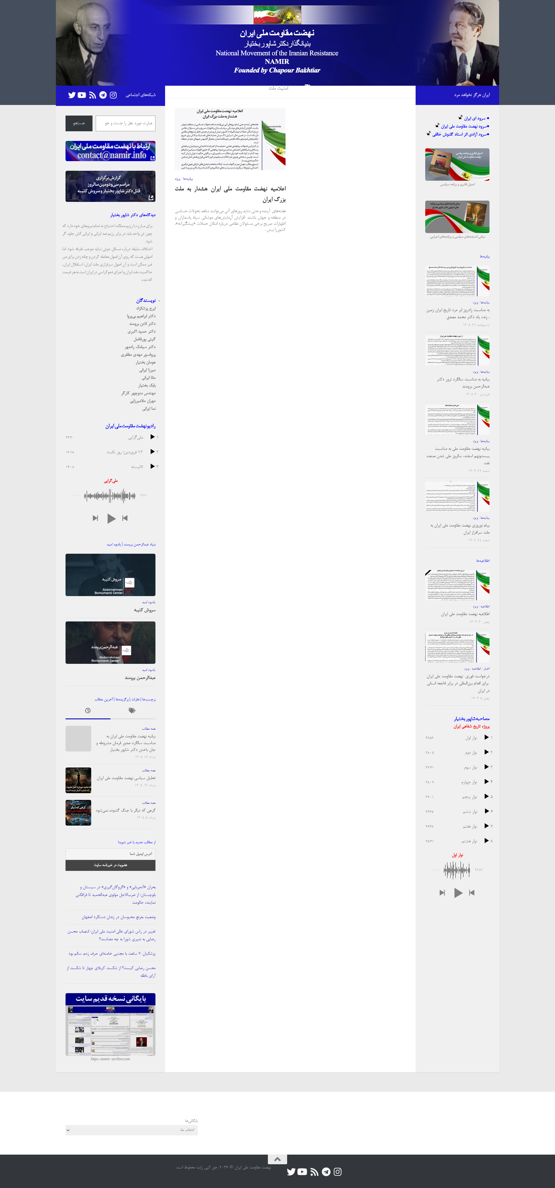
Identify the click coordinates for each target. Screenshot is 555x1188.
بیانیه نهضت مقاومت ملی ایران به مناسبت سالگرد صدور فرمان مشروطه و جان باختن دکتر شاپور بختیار (125, 743)
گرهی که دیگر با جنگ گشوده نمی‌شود (125, 810)
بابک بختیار (146, 385)
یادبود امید (148, 602)
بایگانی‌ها (191, 1121)
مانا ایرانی (148, 378)
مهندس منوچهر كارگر (138, 393)
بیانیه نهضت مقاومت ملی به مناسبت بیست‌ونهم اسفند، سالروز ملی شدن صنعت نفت (457, 456)
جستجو (79, 123)
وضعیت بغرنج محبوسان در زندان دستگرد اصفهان (118, 917)
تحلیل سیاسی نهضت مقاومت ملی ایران (126, 778)
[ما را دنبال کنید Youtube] (82, 95)
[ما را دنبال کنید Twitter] (72, 95)
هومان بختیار (145, 362)
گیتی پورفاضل (144, 339)
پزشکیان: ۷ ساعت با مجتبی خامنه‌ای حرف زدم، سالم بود (111, 953)
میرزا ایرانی (147, 370)
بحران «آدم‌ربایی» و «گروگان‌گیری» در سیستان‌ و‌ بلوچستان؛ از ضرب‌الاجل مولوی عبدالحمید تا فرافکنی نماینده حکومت (115, 895)
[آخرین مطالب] (88, 712)
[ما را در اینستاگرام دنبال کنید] (113, 95)
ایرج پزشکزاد (145, 308)
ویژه (177, 179)
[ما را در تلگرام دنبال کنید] (103, 95)
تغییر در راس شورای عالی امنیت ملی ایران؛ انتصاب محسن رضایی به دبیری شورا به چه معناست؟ (111, 935)
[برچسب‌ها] (132, 712)
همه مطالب (148, 729)
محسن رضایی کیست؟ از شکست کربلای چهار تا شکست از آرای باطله (110, 972)
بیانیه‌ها (188, 179)
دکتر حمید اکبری (141, 331)
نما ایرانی (148, 408)
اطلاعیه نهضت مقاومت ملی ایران (465, 614)
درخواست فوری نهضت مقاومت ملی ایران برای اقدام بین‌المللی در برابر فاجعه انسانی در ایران (458, 683)
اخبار (486, 669)
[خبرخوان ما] (92, 95)
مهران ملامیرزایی (142, 401)
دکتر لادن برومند (142, 324)
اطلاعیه (484, 607)
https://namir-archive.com (110, 1060)
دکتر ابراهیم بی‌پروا (141, 316)
